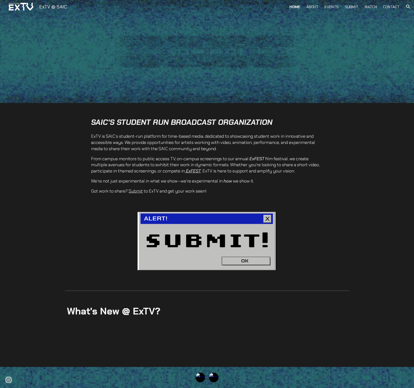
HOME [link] (294, 6)
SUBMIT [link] (351, 6)
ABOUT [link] (312, 6)
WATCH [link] (370, 6)
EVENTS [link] (332, 6)
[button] (408, 6)
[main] (207, 155)
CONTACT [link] (391, 6)
